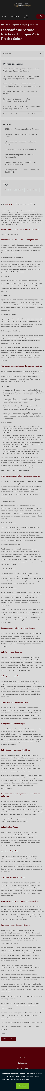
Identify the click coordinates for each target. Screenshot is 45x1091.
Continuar (22, 1086)
